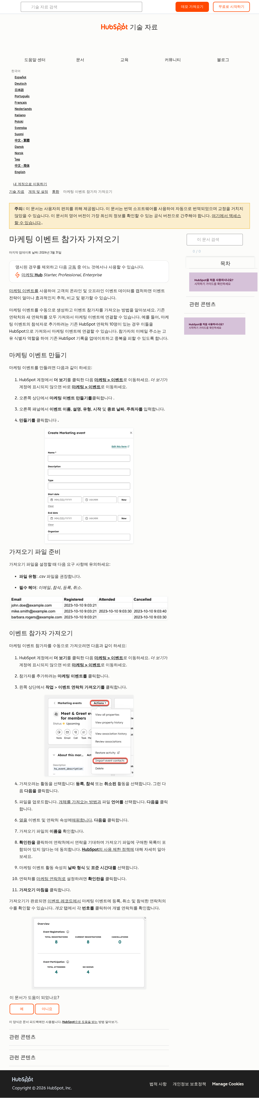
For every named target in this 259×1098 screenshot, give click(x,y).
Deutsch (21, 83)
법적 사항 (158, 1084)
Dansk (19, 147)
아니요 (47, 1009)
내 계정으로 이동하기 (30, 184)
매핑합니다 (82, 820)
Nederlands (23, 109)
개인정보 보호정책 (189, 1084)
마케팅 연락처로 (51, 878)
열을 (23, 820)
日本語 (19, 90)
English (20, 172)
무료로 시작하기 (231, 7)
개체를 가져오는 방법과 (80, 801)
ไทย (17, 159)
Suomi (19, 134)
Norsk (19, 153)
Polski (19, 121)
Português (22, 96)
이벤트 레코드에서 (64, 901)
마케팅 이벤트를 (23, 290)
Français (21, 102)
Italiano (20, 115)
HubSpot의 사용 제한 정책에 (108, 849)
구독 (72, 267)
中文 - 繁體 (22, 140)
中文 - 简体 (22, 166)
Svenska (21, 128)
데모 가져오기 (192, 7)
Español (20, 77)
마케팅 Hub (31, 274)
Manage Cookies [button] (228, 1084)
